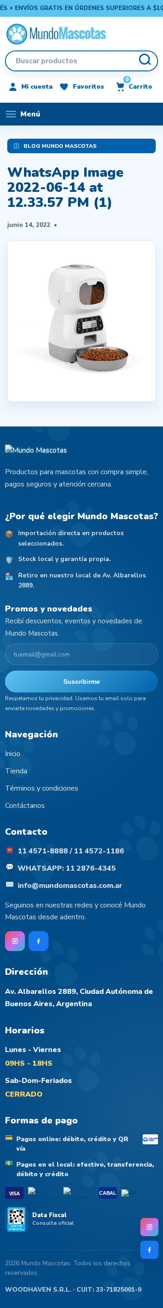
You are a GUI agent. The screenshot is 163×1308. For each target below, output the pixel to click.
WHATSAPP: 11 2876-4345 (67, 868)
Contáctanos (25, 806)
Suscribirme (81, 681)
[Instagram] (149, 1227)
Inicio (12, 754)
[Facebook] (149, 1250)
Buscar (144, 60)
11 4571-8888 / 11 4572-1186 (71, 851)
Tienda (16, 771)
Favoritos (88, 86)
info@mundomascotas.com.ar (70, 886)
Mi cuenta (37, 86)
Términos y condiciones (41, 788)
